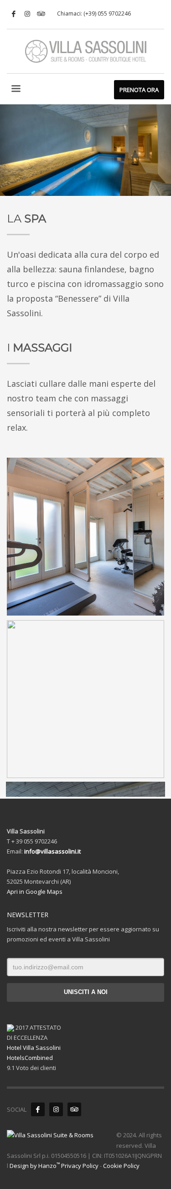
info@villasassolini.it (52, 851)
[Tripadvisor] (41, 14)
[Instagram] (27, 14)
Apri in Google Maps (34, 891)
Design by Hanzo (35, 1166)
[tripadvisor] (74, 1109)
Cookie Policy (121, 1166)
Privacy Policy (79, 1166)
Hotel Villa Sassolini (34, 1047)
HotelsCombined (30, 1058)
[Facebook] (14, 14)
